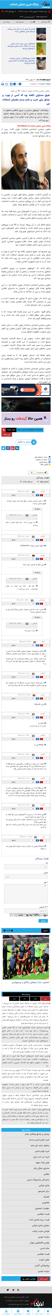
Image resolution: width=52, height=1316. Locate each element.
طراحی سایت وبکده (40, 1231)
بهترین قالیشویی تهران (39, 1242)
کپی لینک (6, 434)
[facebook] (8, 448)
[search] (3, 11)
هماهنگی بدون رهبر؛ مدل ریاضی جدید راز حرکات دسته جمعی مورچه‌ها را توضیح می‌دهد (21, 46)
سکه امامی (44, 1248)
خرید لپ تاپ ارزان (41, 1157)
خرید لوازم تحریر (42, 1151)
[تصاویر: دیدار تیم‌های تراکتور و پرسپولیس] (26, 957)
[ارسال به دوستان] (6, 84)
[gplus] (13, 448)
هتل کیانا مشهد (42, 1162)
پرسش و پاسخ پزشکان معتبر (37, 1134)
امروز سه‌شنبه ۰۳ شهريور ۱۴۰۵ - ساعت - (32, 11)
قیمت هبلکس (43, 1214)
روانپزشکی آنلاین (42, 1265)
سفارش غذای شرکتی (40, 1225)
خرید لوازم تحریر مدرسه (39, 1139)
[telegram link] (13, 1289)
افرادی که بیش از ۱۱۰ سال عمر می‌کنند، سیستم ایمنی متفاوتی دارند (21, 30)
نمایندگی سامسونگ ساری (38, 1179)
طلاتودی (45, 1202)
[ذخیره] (11, 84)
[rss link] (18, 1289)
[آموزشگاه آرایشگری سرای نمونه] (26, 419)
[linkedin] (17, 448)
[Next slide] (5, 930)
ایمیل (46, 872)
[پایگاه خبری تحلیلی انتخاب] (46, 4)
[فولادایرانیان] (26, 390)
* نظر (46, 882)
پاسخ (13, 495)
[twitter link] (8, 1289)
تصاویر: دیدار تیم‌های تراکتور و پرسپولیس (30, 982)
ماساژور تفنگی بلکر (41, 1168)
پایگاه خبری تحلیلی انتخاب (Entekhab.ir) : (34, 126)
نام (47, 862)
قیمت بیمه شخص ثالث (39, 1219)
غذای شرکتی (44, 1185)
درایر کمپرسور (43, 1191)
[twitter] (3, 448)
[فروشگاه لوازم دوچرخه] (26, 404)
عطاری (46, 1174)
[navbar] (49, 11)
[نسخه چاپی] (2, 84)
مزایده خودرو (43, 1237)
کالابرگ (46, 1197)
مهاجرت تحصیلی (42, 1208)
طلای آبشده (44, 1259)
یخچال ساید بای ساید (39, 1145)
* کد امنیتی (43, 907)
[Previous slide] (12, 930)
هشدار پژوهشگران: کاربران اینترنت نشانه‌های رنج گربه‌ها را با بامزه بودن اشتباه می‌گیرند (21, 60)
